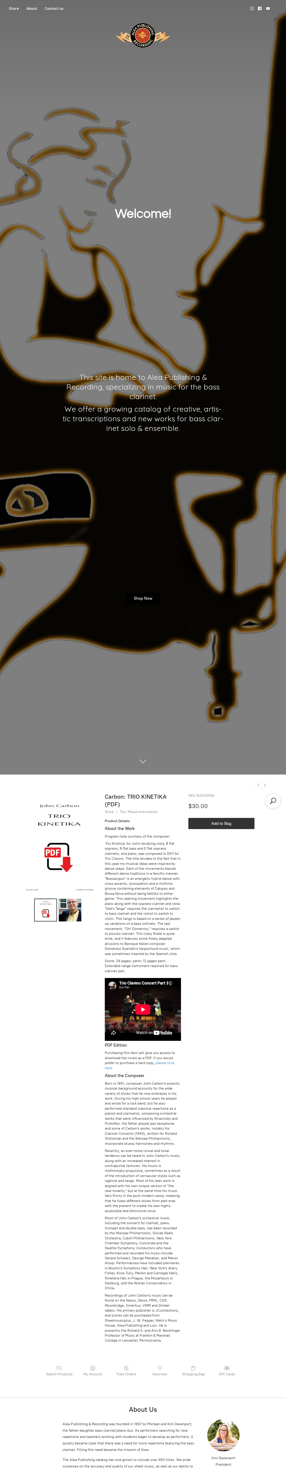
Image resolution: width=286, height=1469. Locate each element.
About (32, 8)
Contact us (54, 8)
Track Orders (126, 1374)
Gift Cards (227, 1374)
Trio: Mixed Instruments (139, 812)
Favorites (159, 1374)
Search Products (59, 1374)
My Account (92, 1374)
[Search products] (273, 801)
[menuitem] (258, 785)
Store (14, 8)
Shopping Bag (193, 1374)
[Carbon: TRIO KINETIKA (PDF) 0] (45, 910)
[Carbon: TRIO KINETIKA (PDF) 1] (70, 910)
